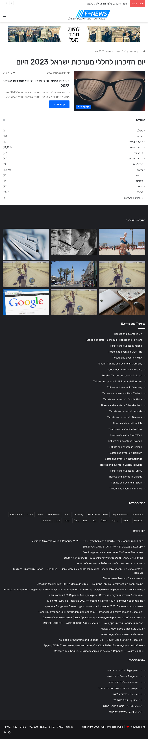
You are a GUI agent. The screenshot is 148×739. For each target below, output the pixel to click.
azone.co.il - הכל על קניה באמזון (125, 682)
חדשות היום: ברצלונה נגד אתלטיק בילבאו (107, 3)
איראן (40, 514)
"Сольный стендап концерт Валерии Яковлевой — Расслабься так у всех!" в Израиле (90, 611)
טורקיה (115, 520)
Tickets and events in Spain (126, 482)
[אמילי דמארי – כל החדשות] (122, 274)
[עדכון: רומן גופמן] (26, 302)
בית (141, 51)
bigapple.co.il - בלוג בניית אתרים (124, 670)
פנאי (140, 186)
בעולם (139, 130)
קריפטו (139, 192)
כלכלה (139, 169)
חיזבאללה (138, 520)
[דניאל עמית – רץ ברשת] (26, 274)
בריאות (139, 136)
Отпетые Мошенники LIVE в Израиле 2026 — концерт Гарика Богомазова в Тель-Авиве (90, 583)
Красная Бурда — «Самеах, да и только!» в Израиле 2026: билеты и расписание (94, 606)
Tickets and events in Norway (125, 429)
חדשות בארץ (136, 141)
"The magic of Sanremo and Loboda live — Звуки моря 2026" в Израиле (100, 639)
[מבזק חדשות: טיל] (74, 242)
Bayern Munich (120, 514)
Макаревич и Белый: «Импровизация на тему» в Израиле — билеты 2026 (98, 651)
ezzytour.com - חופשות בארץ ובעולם (122, 706)
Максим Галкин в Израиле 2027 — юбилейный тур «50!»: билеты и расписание (95, 600)
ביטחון (30, 514)
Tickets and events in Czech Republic (121, 464)
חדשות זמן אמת (134, 158)
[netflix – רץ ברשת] (122, 242)
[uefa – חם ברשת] (74, 302)
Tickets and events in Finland (125, 446)
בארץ (52, 726)
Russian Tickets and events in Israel (122, 375)
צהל (58, 520)
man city (79, 514)
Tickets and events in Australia (124, 351)
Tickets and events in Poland (126, 435)
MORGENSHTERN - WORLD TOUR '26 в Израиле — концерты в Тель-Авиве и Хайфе (93, 623)
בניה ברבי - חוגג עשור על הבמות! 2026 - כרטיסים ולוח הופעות (109, 563)
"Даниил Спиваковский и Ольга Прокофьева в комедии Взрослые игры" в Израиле (93, 617)
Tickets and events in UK (128, 333)
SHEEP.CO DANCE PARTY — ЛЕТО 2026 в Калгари (113, 546)
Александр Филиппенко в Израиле (122, 634)
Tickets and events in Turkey (126, 470)
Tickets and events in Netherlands (122, 458)
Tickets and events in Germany (124, 387)
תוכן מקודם (139, 531)
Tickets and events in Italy (127, 423)
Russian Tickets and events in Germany (120, 363)
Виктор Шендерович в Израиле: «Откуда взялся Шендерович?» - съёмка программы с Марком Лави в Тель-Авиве (73, 589)
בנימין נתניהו (16, 514)
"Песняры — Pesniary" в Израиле (123, 578)
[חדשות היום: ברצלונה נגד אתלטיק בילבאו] (26, 244)
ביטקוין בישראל (132, 197)
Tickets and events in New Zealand (122, 393)
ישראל (104, 520)
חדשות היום (136, 147)
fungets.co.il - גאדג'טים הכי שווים (124, 676)
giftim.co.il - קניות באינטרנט (127, 700)
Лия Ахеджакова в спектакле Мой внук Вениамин (112, 552)
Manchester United (98, 514)
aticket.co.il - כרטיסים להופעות (125, 712)
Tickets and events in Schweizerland (121, 405)
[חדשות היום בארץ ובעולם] (93, 13)
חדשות (69, 726)
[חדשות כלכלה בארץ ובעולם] (74, 33)
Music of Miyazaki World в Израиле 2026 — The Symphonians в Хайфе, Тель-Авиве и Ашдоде (87, 541)
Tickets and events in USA (127, 357)
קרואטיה (47, 520)
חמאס (126, 520)
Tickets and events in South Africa (122, 399)
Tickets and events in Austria (125, 411)
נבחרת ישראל (80, 520)
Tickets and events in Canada (125, 476)
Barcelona (138, 514)
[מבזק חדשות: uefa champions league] (122, 302)
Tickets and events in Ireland (126, 345)
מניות (137, 175)
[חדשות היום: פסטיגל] (74, 274)
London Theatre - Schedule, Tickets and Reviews (114, 339)
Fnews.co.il (136, 726)
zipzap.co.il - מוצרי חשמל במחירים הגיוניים (120, 688)
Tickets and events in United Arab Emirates (117, 381)
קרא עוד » (59, 104)
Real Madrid (54, 514)
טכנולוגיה (138, 164)
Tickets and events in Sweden (125, 440)
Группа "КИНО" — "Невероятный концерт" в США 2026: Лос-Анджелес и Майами (93, 645)
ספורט (139, 180)
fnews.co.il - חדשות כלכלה (127, 694)
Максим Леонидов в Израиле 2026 (122, 628)
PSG (67, 514)
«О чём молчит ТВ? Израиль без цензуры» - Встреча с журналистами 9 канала (95, 595)
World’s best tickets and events (124, 369)
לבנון (94, 520)
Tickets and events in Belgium (125, 452)
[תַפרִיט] (4, 16)
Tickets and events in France (125, 488)
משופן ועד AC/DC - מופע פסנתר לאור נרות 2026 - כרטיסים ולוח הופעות (103, 557)
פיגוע (67, 520)
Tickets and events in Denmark (124, 417)
